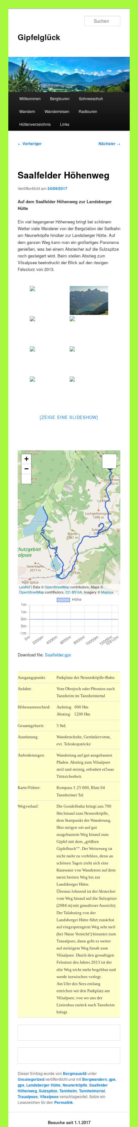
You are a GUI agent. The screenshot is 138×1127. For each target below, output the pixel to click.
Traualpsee (28, 1096)
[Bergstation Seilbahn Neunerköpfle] (49, 300)
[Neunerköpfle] (49, 330)
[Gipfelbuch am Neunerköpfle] (89, 330)
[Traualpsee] (89, 391)
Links (64, 124)
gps (112, 1079)
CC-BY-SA (73, 591)
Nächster (109, 143)
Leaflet (24, 586)
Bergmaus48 (75, 1073)
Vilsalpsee (49, 1096)
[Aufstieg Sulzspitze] (49, 360)
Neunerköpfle (75, 1085)
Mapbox (107, 591)
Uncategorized (31, 1079)
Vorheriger (30, 143)
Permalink (63, 1102)
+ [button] (26, 459)
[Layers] (109, 461)
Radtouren (88, 111)
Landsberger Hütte (43, 1085)
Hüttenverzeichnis (35, 124)
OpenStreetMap (57, 586)
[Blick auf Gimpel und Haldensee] (89, 300)
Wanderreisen (57, 111)
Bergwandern (94, 1079)
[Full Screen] (26, 479)
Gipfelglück (39, 36)
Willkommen (30, 98)
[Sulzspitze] (89, 360)
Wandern (27, 111)
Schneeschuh (91, 98)
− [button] (26, 469)
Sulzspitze (48, 1091)
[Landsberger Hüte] (49, 391)
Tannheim (68, 1091)
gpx (21, 1085)
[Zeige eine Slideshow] (69, 417)
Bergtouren (60, 98)
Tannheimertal (92, 1091)
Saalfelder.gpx (58, 655)
